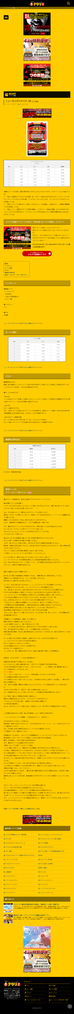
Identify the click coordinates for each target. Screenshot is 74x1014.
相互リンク (29, 996)
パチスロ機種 (53, 989)
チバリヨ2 (43, 872)
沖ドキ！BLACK (9, 868)
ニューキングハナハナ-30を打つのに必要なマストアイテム (23, 323)
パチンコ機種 (29, 989)
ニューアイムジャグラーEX (47, 888)
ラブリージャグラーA (46, 880)
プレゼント (28, 992)
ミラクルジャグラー (11, 888)
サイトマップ (53, 992)
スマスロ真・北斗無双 (46, 864)
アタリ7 (28, 985)
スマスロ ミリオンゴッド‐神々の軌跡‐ (50, 839)
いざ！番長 (8, 851)
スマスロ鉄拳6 (44, 843)
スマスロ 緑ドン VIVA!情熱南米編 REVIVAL (52, 851)
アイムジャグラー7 (10, 876)
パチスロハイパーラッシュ (12, 864)
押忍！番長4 (43, 868)
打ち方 (6, 270)
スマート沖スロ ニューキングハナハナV (51, 835)
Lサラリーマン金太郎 (46, 859)
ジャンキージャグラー (11, 884)
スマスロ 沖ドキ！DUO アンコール (15, 843)
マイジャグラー (44, 884)
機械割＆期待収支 (10, 272)
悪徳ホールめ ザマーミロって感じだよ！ (16, 275)
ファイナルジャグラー (11, 880)
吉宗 (41, 855)
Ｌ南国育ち (8, 872)
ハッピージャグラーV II (46, 892)
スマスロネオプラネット (47, 847)
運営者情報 (52, 996)
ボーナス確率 (8, 268)
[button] (6, 17)
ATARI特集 (52, 985)
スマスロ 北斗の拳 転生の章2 (13, 847)
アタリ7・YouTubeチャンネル (33, 1000)
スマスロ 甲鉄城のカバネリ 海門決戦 (15, 835)
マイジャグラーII (10, 892)
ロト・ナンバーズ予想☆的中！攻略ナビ (59, 1000)
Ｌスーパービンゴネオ (11, 859)
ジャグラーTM (44, 876)
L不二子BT (8, 839)
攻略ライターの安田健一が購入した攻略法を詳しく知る (22, 809)
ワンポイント (8, 266)
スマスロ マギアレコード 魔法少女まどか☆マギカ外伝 (20, 855)
